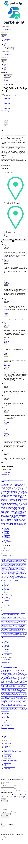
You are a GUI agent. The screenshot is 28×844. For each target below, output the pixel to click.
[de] (5, 65)
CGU (5, 764)
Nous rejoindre (7, 746)
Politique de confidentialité (9, 767)
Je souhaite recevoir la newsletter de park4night (12, 797)
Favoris (5, 122)
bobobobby (14, 95)
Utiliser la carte (7, 29)
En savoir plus (4, 836)
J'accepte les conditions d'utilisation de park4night (12, 794)
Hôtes (5, 43)
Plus (5, 125)
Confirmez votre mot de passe (8, 786)
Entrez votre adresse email (7, 779)
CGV (5, 765)
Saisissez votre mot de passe (7, 811)
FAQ (5, 44)
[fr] (2, 62)
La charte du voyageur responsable (17, 796)
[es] (5, 67)
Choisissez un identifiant (6, 778)
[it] (4, 68)
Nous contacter (7, 743)
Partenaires (6, 745)
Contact (6, 123)
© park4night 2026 (4, 770)
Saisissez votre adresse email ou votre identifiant (12, 808)
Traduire (6, 248)
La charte (6, 41)
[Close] (1, 823)
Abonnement (7, 39)
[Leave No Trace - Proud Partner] (9, 760)
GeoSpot (6, 747)
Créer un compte (10, 47)
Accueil (5, 79)
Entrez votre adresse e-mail (7, 824)
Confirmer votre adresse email (8, 781)
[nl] (5, 69)
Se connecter (10, 48)
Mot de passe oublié (5, 813)
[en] (5, 64)
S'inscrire (3, 799)
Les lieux (6, 40)
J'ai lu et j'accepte (13, 796)
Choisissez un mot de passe (7, 784)
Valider (2, 826)
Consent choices (7, 768)
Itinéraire (6, 120)
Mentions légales (7, 763)
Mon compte (7, 45)
